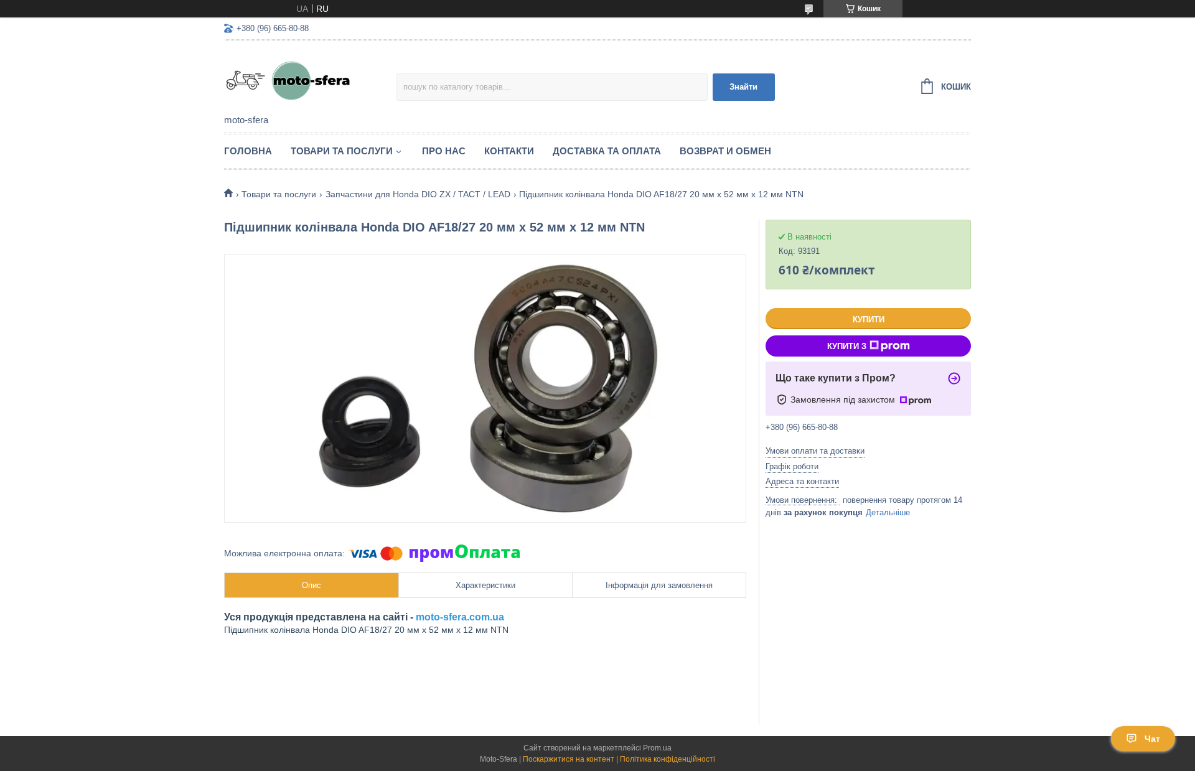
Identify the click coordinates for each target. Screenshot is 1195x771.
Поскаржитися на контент (568, 759)
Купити (868, 319)
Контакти (509, 151)
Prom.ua (657, 748)
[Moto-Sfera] (310, 78)
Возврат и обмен (725, 151)
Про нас (444, 151)
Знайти (743, 86)
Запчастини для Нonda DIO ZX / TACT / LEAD (418, 194)
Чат (1152, 739)
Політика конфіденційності (667, 759)
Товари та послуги (342, 151)
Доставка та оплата (607, 151)
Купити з (846, 346)
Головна (248, 151)
